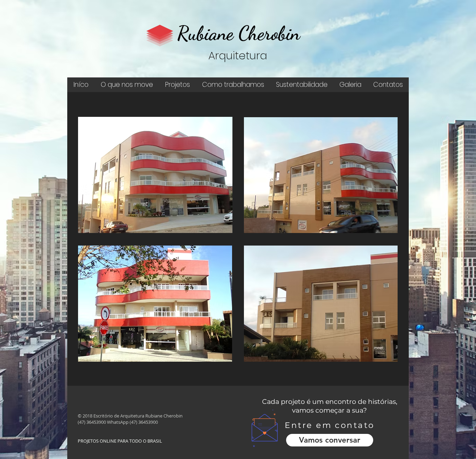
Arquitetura (237, 55)
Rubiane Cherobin (238, 33)
